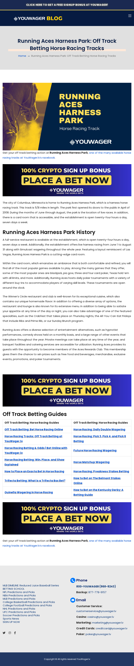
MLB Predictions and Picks (19, 599)
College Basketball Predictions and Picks (29, 602)
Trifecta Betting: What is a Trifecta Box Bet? (35, 480)
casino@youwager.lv (100, 617)
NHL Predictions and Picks (19, 608)
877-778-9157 (97, 592)
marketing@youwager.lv (107, 622)
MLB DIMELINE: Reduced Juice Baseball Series (31, 585)
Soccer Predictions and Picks (21, 615)
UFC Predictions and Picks (19, 612)
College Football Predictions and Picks (27, 605)
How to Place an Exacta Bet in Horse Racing (34, 471)
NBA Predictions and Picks (19, 595)
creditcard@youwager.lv (111, 628)
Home (22, 56)
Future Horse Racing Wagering (95, 450)
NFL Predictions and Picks (19, 592)
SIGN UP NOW (11, 622)
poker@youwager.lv (98, 634)
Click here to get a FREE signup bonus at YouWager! (67, 5)
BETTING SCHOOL (13, 589)
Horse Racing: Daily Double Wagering (99, 429)
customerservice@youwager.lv (96, 611)
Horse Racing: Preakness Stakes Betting (101, 471)
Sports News (11, 618)
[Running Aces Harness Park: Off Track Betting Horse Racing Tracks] (67, 116)
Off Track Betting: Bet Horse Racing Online (34, 429)
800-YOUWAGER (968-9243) (96, 586)
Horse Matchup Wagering (91, 462)
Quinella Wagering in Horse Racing (29, 492)
